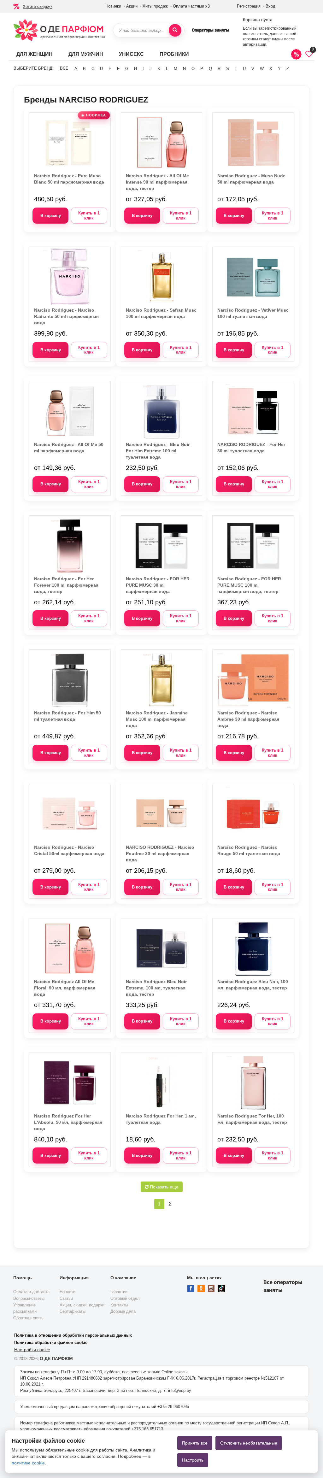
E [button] (110, 68)
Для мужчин (85, 54)
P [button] (201, 68)
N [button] (184, 68)
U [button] (244, 68)
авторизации (254, 44)
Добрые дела (123, 1311)
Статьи (66, 1298)
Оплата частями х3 (191, 6)
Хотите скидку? (37, 6)
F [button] (118, 68)
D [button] (101, 68)
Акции (132, 6)
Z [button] (287, 68)
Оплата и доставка (31, 1291)
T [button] (236, 68)
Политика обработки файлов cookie (50, 1342)
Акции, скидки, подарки (82, 1305)
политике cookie (28, 1462)
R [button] (219, 68)
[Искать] (175, 30)
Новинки (113, 6)
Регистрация (249, 6)
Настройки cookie (32, 1349)
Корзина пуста (258, 19)
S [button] (227, 68)
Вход (270, 6)
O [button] (193, 68)
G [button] (126, 68)
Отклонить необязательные (248, 1443)
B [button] (84, 68)
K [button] (158, 68)
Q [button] (210, 68)
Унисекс (131, 54)
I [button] (143, 68)
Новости (67, 1291)
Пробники (174, 54)
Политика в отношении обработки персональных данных (73, 1335)
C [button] (92, 68)
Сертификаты (72, 1311)
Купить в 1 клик (89, 215)
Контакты (119, 1305)
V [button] (252, 68)
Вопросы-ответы (28, 1298)
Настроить (192, 1460)
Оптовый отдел (125, 1298)
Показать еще (164, 1186)
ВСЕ (64, 68)
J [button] (151, 68)
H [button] (135, 68)
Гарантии (118, 1291)
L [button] (167, 68)
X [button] (270, 68)
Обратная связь (28, 1318)
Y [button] (279, 68)
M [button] (175, 68)
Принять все (195, 1443)
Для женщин (34, 54)
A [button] (75, 68)
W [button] (262, 68)
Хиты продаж (155, 6)
